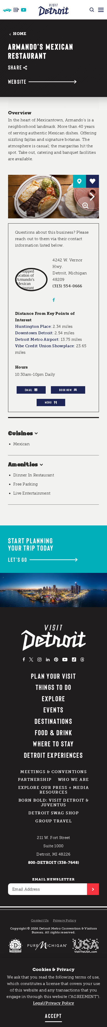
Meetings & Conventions (53, 771)
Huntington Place (33, 326)
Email (28, 390)
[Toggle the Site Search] (92, 10)
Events (53, 709)
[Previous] (16, 197)
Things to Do (54, 687)
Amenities (23, 464)
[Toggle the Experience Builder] (7, 9)
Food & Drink (53, 732)
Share (15, 67)
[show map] (79, 181)
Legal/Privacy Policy (53, 1003)
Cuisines (20, 433)
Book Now (65, 390)
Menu (48, 402)
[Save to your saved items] (92, 181)
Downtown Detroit (33, 333)
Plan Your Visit (53, 675)
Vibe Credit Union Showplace (44, 346)
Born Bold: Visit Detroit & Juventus (53, 802)
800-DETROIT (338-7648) (53, 862)
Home (19, 34)
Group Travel (53, 821)
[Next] (91, 197)
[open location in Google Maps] (31, 279)
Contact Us (40, 920)
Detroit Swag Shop (53, 813)
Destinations (53, 721)
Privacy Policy (64, 920)
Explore (53, 698)
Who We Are (73, 779)
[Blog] (16, 10)
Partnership (35, 779)
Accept (53, 1015)
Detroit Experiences (53, 755)
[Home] (53, 10)
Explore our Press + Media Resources (53, 790)
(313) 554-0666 (67, 286)
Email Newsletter (53, 879)
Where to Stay (53, 743)
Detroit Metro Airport (36, 339)
